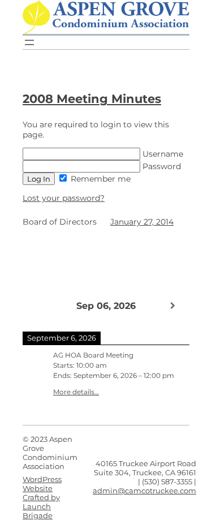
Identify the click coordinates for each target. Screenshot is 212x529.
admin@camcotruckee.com (144, 490)
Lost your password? (64, 198)
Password (160, 166)
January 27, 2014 (142, 222)
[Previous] (39, 305)
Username (161, 154)
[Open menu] (29, 42)
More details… (76, 392)
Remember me (99, 179)
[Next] (172, 305)
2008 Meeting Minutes (92, 99)
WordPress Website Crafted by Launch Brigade (42, 497)
